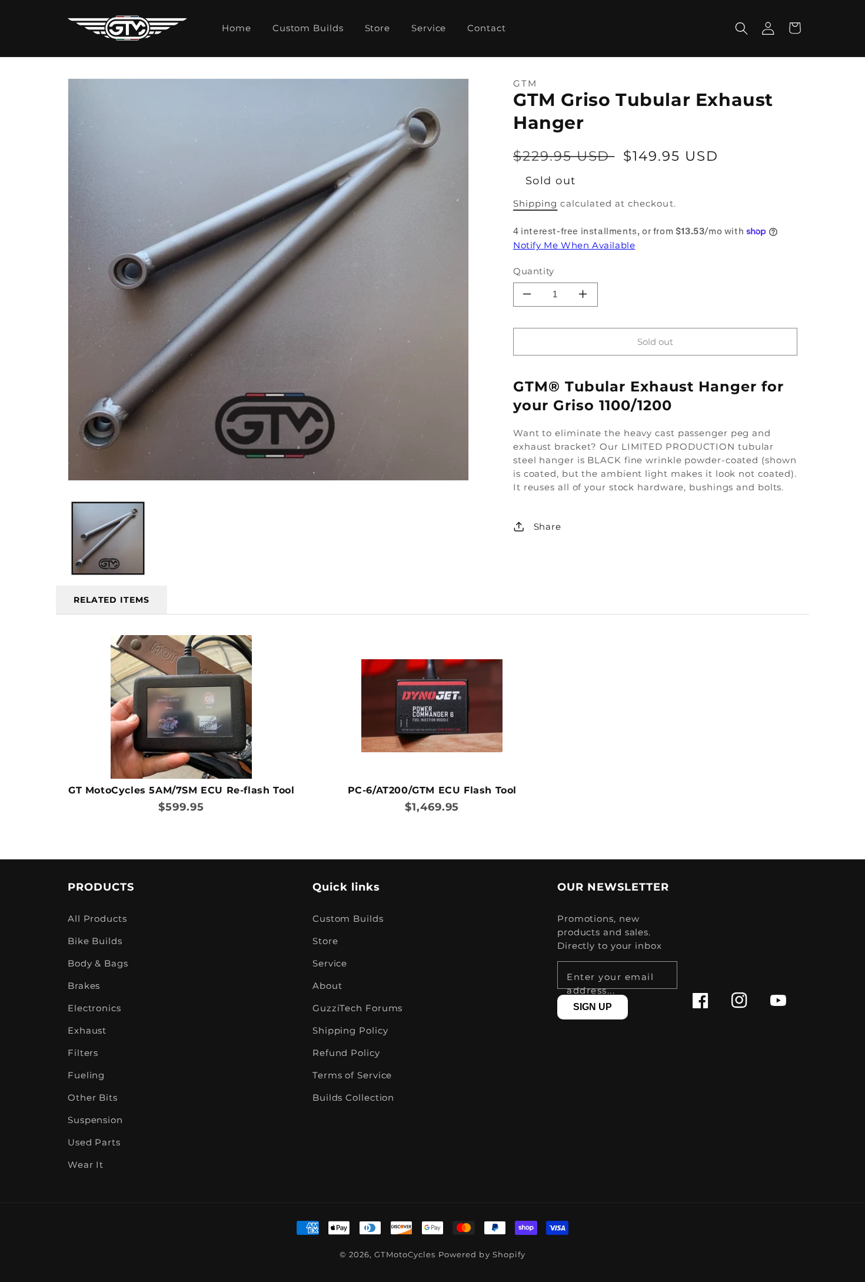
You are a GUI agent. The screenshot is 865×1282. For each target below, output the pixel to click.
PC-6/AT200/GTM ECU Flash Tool (432, 790)
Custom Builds (348, 918)
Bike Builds (95, 940)
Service (329, 963)
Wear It (86, 1164)
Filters (83, 1052)
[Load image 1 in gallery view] (108, 538)
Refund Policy (346, 1052)
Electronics (94, 1008)
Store (325, 940)
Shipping (535, 203)
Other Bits (93, 1097)
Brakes (84, 985)
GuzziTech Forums (357, 1008)
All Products (97, 918)
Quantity (533, 271)
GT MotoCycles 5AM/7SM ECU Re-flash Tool (181, 790)
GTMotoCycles (404, 1254)
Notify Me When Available (574, 245)
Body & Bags (98, 963)
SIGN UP (592, 1007)
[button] (741, 28)
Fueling (86, 1075)
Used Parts (94, 1142)
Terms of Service (352, 1075)
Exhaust (87, 1030)
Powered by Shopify (481, 1254)
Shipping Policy (350, 1030)
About (327, 985)
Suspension (95, 1119)
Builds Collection (353, 1097)
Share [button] (547, 526)
